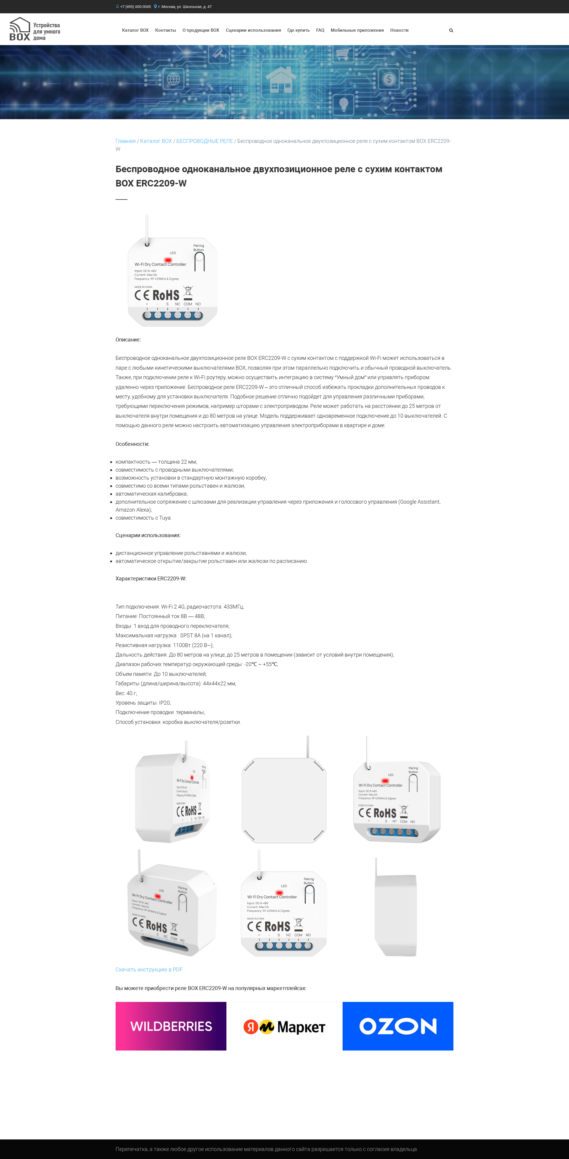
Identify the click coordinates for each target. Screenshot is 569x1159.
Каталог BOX (135, 30)
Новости (399, 30)
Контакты (165, 30)
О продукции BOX (201, 30)
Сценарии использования (253, 30)
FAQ (320, 30)
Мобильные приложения (357, 30)
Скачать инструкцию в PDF (149, 969)
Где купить (298, 30)
